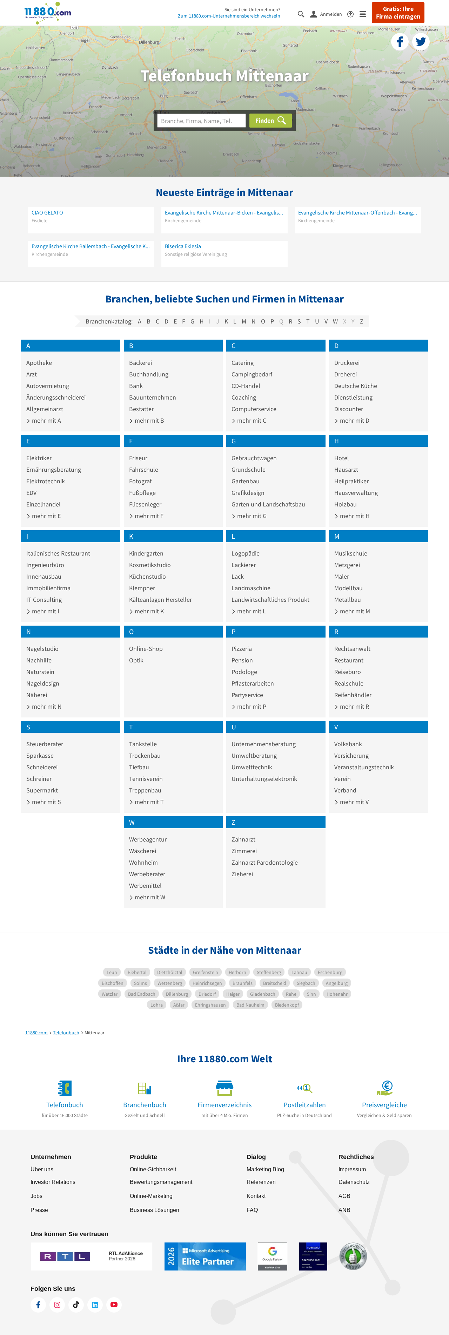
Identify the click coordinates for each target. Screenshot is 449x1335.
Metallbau (347, 599)
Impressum (352, 1169)
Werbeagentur (148, 839)
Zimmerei (244, 851)
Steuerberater (44, 744)
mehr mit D (354, 420)
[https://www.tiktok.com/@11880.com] (76, 1305)
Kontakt (256, 1196)
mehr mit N (46, 706)
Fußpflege (142, 493)
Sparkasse (40, 755)
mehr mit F (148, 516)
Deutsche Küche (355, 386)
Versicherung (351, 755)
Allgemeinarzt (44, 409)
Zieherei (242, 874)
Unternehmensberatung (264, 744)
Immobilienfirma (48, 588)
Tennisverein (146, 779)
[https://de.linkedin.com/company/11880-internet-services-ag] (95, 1305)
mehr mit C (251, 420)
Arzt (31, 374)
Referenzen (261, 1182)
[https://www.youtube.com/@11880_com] (114, 1305)
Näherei (36, 695)
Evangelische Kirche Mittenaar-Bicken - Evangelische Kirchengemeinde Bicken (224, 212)
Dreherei (345, 374)
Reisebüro (347, 672)
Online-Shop (146, 649)
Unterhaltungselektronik (264, 779)
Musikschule (350, 553)
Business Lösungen (154, 1210)
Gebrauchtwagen (254, 458)
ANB (344, 1210)
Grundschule (249, 469)
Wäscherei (142, 851)
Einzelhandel (43, 504)
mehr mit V (354, 802)
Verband (345, 790)
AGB (344, 1196)
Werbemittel (145, 885)
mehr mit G (251, 516)
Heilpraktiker (351, 481)
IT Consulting (44, 599)
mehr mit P (251, 706)
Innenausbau (43, 576)
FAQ (252, 1210)
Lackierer (244, 565)
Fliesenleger (145, 504)
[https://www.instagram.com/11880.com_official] (57, 1305)
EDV (31, 493)
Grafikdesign (248, 493)
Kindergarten (146, 553)
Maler (341, 576)
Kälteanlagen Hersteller (160, 599)
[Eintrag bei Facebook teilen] (400, 41)
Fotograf (140, 481)
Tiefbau (139, 767)
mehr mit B (148, 420)
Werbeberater (147, 874)
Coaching (244, 397)
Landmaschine (251, 588)
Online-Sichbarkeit (153, 1169)
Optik (136, 660)
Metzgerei (347, 565)
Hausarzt (346, 469)
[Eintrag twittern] (421, 41)
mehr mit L (251, 611)
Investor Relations (53, 1182)
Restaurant (348, 660)
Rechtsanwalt (352, 649)
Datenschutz (354, 1182)
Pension (242, 660)
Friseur (138, 458)
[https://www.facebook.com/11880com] (38, 1305)
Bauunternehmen (152, 397)
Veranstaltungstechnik (364, 767)
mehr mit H (354, 516)
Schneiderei (42, 767)
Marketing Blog (265, 1169)
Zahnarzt (243, 839)
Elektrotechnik (45, 481)
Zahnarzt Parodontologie (265, 862)
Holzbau (345, 504)
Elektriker (39, 458)
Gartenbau (246, 481)
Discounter (348, 409)
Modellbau (348, 588)
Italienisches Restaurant (58, 553)
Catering (243, 363)
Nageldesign (42, 683)
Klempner (142, 588)
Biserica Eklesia (183, 246)
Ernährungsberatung (53, 469)
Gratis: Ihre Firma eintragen (398, 13)
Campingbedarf (252, 374)
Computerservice (254, 409)
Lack (238, 576)
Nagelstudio (42, 649)
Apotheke (39, 363)
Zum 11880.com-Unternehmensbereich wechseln (229, 16)
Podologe (244, 672)
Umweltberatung (254, 755)
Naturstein (40, 672)
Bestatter (141, 409)
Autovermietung (47, 386)
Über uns (42, 1169)
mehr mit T (148, 802)
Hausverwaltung (356, 493)
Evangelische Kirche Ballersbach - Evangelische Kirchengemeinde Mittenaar (91, 246)
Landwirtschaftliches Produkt (270, 599)
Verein (342, 779)
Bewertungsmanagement (161, 1182)
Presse (39, 1210)
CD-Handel (246, 386)
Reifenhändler (352, 695)
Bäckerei (140, 363)
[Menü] (366, 13)
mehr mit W (149, 897)
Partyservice (247, 695)
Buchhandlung (148, 374)
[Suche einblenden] (304, 13)
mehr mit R (354, 706)
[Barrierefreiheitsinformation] (353, 13)
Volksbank (348, 744)
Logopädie (246, 553)
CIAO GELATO (47, 212)
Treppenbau (145, 790)
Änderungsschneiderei (56, 397)
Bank (136, 386)
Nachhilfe (39, 660)
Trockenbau (145, 755)
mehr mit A (46, 420)
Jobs (36, 1196)
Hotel (341, 458)
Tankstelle (143, 744)
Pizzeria (242, 649)
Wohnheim (143, 862)
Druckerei (347, 363)
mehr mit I (45, 611)
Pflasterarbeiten (253, 683)
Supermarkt (42, 790)
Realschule (348, 683)
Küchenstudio (147, 576)
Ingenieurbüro (45, 565)
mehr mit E (46, 516)
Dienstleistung (353, 397)
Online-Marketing (151, 1196)
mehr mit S (46, 802)
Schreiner (39, 779)
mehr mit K (148, 611)
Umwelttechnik (252, 767)
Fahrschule (143, 469)
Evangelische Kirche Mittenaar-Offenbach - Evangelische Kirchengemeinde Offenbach (357, 212)
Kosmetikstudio (150, 565)
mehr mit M (354, 611)
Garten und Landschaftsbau (268, 504)
